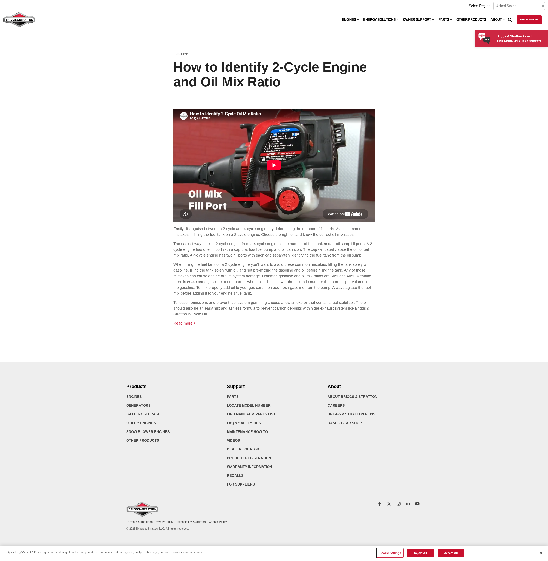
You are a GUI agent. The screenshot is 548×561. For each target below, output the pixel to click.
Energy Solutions (379, 19)
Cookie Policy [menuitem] (218, 521)
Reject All (420, 553)
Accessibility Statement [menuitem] (191, 521)
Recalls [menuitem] (235, 475)
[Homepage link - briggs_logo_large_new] (142, 515)
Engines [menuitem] (134, 397)
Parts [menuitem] (233, 397)
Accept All (451, 553)
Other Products (471, 19)
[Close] (541, 553)
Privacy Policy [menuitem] (164, 521)
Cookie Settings (390, 553)
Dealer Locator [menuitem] (243, 449)
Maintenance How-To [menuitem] (247, 432)
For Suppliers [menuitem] (241, 484)
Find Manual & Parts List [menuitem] (251, 414)
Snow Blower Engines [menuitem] (148, 432)
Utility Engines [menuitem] (141, 423)
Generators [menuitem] (138, 405)
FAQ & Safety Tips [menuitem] (244, 423)
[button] (380, 504)
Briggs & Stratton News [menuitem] (351, 414)
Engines (349, 19)
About (496, 19)
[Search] (510, 19)
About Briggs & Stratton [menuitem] (352, 397)
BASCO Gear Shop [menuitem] (345, 423)
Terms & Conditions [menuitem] (139, 521)
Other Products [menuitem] (142, 440)
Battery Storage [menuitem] (143, 414)
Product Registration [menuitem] (249, 458)
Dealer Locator (529, 20)
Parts (443, 19)
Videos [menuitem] (233, 440)
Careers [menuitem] (336, 405)
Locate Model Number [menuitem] (249, 405)
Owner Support (417, 19)
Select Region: (480, 6)
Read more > (184, 323)
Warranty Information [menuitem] (249, 467)
